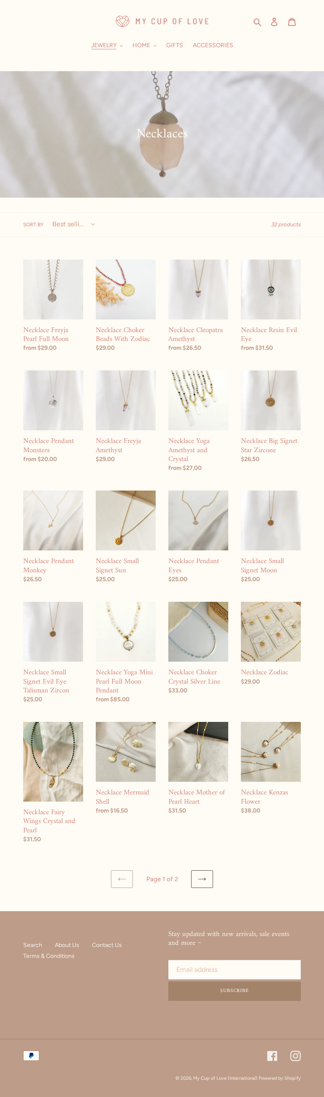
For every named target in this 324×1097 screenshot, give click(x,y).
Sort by (33, 225)
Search (32, 945)
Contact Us (107, 945)
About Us (67, 945)
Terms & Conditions (49, 956)
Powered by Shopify (280, 1078)
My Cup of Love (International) (225, 1078)
